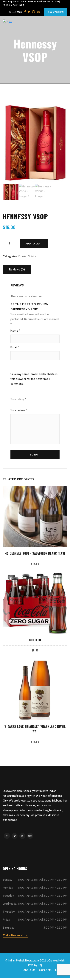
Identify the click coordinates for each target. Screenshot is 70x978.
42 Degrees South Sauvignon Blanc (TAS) (35, 553)
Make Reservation (15, 935)
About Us (29, 970)
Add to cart (34, 243)
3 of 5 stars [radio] (18, 404)
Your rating (18, 399)
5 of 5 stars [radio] (24, 404)
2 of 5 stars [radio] (15, 404)
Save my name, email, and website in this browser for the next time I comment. (34, 378)
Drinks (22, 256)
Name (15, 330)
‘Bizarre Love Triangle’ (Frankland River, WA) (35, 729)
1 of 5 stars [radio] (11, 404)
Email (14, 347)
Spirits (32, 256)
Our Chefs (45, 970)
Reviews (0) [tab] (17, 269)
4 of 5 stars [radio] (21, 404)
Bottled (35, 640)
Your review (18, 410)
